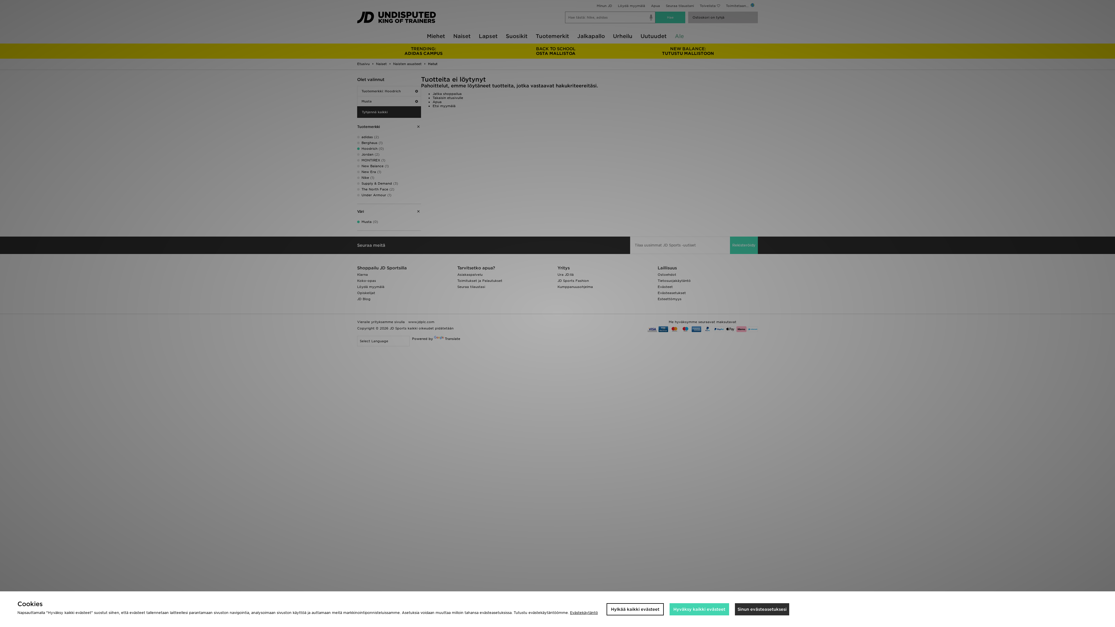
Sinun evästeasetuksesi (762, 609)
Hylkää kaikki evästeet (635, 609)
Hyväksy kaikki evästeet (699, 609)
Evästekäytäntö (584, 612)
